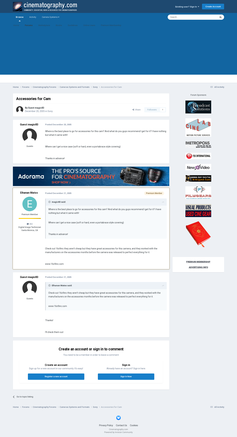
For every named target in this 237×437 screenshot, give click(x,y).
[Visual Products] (198, 210)
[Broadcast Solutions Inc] (198, 107)
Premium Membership (111, 25)
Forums (29, 25)
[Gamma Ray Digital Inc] (198, 178)
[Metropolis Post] (198, 144)
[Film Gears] (198, 193)
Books (59, 25)
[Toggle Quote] (49, 202)
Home (16, 25)
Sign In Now (126, 376)
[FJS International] (198, 156)
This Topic (208, 17)
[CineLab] (198, 127)
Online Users (89, 25)
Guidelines (73, 25)
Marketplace (44, 25)
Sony (50, 111)
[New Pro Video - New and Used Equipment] (198, 167)
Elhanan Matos (29, 192)
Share (137, 109)
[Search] (220, 17)
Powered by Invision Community (118, 432)
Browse (20, 17)
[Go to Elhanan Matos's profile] (29, 204)
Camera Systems (50, 17)
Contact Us (121, 425)
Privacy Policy (106, 425)
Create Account (213, 6)
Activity (32, 17)
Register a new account (56, 376)
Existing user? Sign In (186, 6)
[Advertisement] (118, 52)
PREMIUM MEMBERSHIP (198, 262)
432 (31, 224)
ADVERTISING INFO (198, 267)
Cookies (134, 425)
